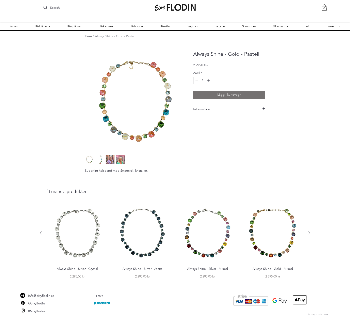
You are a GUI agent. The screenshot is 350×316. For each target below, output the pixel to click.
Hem (88, 36)
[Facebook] (22, 302)
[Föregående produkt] (40, 232)
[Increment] (208, 80)
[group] (175, 240)
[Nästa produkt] (309, 232)
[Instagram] (22, 310)
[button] (324, 7)
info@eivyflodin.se (41, 296)
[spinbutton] (202, 80)
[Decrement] (196, 80)
